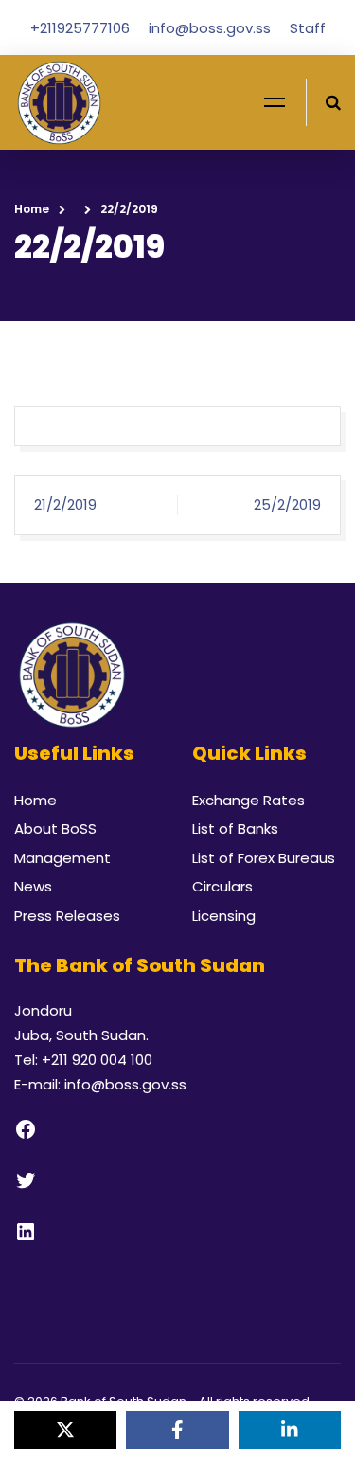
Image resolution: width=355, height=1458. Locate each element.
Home (31, 209)
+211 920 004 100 (97, 1060)
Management (62, 858)
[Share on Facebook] (177, 1430)
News (33, 886)
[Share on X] (65, 1430)
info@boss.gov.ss (212, 28)
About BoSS (55, 828)
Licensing (224, 916)
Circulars (222, 886)
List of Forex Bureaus (263, 858)
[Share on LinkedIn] (290, 1430)
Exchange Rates (248, 800)
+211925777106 (81, 28)
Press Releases (67, 916)
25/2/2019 (287, 504)
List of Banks (235, 828)
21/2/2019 (65, 504)
